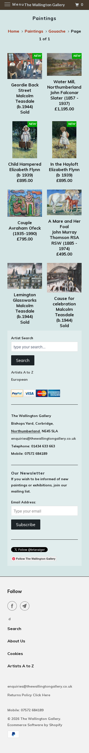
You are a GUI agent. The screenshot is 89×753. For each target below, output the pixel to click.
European (19, 379)
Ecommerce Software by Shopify (34, 725)
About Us (16, 640)
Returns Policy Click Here (29, 695)
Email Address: (23, 502)
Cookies (15, 653)
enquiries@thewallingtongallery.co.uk (43, 438)
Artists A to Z (22, 372)
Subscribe (25, 524)
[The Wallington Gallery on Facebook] (13, 606)
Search (22, 360)
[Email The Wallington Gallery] (25, 606)
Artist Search (22, 338)
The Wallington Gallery (40, 718)
